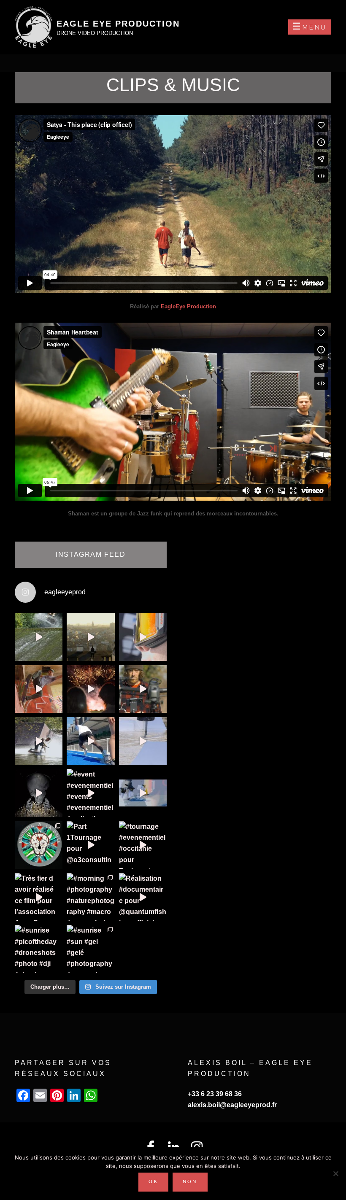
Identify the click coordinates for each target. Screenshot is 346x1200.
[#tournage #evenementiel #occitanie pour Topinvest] (143, 845)
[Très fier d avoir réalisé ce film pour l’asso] (38, 897)
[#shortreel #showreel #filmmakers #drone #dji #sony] (143, 689)
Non (190, 1181)
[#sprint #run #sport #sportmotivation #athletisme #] (90, 741)
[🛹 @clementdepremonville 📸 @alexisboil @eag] (143, 741)
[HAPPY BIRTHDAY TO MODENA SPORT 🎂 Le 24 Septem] (90, 689)
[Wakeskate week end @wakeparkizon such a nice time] (38, 741)
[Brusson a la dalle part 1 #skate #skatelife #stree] (38, 689)
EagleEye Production (188, 306)
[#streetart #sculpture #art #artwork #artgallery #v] (38, 793)
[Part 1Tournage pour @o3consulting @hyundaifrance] (90, 845)
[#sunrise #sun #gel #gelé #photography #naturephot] (90, 949)
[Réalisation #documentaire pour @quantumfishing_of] (143, 897)
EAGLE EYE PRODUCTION (118, 23)
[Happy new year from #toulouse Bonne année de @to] (90, 637)
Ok (153, 1181)
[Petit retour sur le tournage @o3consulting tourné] (143, 793)
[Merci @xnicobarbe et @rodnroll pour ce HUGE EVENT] (38, 845)
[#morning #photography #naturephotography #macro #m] (90, 897)
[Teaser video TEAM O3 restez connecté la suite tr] (143, 637)
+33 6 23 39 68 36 (215, 1094)
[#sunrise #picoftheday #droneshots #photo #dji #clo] (38, 949)
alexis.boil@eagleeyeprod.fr (232, 1104)
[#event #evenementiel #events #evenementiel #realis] (90, 793)
